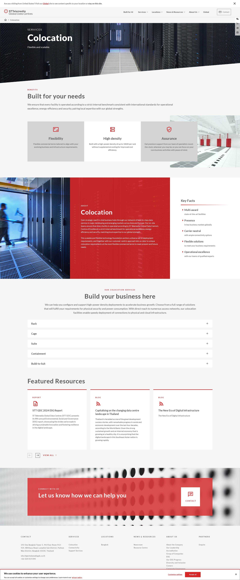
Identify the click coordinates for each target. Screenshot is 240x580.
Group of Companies (174, 554)
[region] (120, 574)
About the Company (174, 545)
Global (46, 3)
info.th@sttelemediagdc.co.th (33, 556)
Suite (34, 343)
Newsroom (138, 545)
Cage (34, 333)
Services (142, 12)
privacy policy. (77, 577)
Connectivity (74, 548)
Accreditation (172, 551)
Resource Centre (141, 548)
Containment (38, 353)
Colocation (73, 545)
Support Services (76, 551)
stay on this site (95, 3)
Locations (156, 12)
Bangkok (104, 545)
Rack (34, 323)
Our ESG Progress (173, 560)
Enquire (202, 545)
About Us (193, 12)
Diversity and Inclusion (176, 563)
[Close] (236, 574)
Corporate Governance (175, 569)
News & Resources (174, 12)
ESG (168, 557)
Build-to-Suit (38, 363)
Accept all (192, 574)
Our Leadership (172, 548)
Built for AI (128, 12)
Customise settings (175, 574)
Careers (169, 566)
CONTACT (26, 537)
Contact (226, 12)
